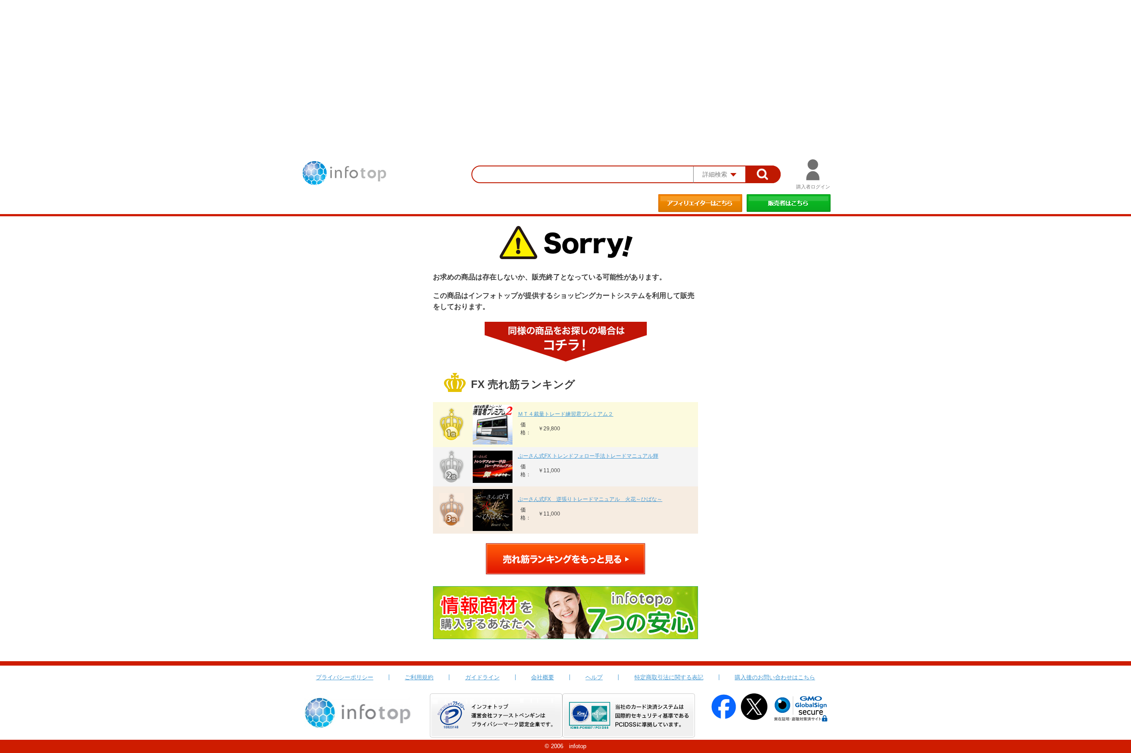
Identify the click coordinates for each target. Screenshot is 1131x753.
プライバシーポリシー (344, 677)
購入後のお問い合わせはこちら (775, 677)
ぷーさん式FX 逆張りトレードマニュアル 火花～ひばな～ (590, 499)
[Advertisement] (565, 66)
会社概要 (542, 677)
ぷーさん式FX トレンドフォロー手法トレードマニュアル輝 (588, 456)
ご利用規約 (419, 677)
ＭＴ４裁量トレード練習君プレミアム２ (565, 414)
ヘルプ (594, 677)
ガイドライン (482, 677)
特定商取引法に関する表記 (668, 677)
